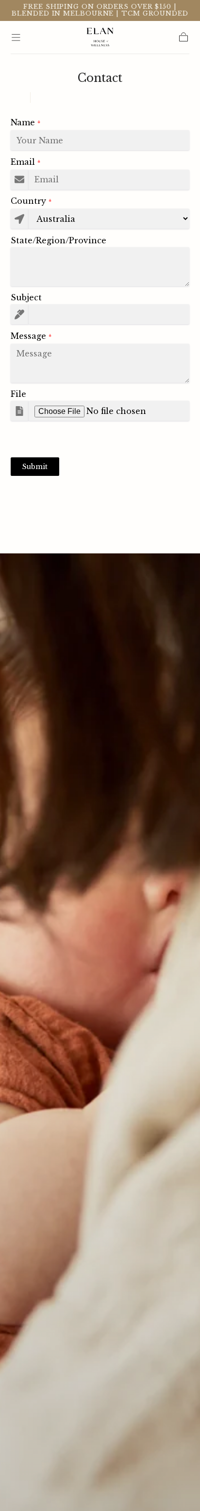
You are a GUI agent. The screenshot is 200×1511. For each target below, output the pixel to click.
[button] (16, 37)
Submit (35, 466)
